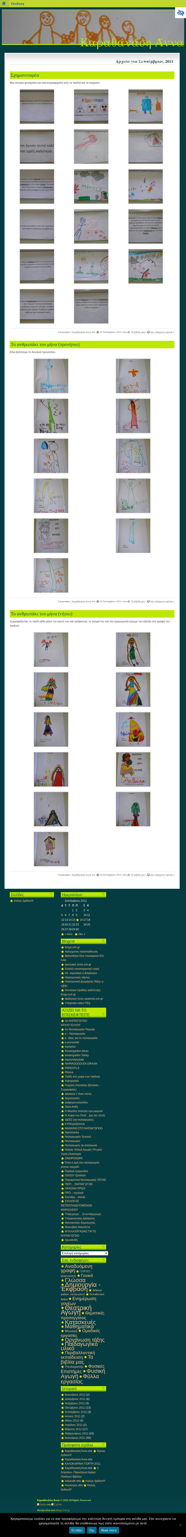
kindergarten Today (77, 1055)
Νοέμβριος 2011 (75, 1403)
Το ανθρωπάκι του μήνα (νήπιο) (41, 613)
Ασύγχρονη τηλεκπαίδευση (81, 951)
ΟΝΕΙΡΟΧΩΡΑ (74, 1158)
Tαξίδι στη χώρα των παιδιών (82, 1076)
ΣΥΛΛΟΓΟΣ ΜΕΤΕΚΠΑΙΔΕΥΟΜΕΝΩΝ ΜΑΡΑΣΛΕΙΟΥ (76, 1205)
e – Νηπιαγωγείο (75, 1033)
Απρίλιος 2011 (74, 1425)
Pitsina (69, 1072)
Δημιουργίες (72, 1098)
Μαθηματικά (79, 1326)
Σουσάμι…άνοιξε (75, 1197)
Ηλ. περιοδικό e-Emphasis (81, 973)
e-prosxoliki (72, 1042)
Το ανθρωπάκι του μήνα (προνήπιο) (45, 344)
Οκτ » (81, 934)
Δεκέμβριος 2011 (75, 1399)
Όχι (91, 1530)
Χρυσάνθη (71, 1240)
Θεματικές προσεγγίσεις (82, 1315)
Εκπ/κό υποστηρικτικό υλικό (82, 968)
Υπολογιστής (74, 1366)
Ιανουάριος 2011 (75, 1437)
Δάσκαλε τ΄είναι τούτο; (78, 1093)
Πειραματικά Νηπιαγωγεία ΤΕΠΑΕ (85, 1179)
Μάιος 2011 (72, 1420)
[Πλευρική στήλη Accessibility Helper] (180, 12)
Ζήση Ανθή (71, 1106)
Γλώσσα (75, 1280)
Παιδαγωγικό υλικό (79, 1346)
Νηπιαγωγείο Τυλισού (78, 1136)
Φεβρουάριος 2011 (76, 1433)
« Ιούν (68, 934)
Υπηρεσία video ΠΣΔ (77, 1003)
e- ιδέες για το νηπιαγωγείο (81, 1038)
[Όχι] (180, 1525)
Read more (109, 1530)
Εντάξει (77, 1530)
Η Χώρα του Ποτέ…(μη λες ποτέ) (85, 1115)
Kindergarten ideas (76, 1051)
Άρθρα (43, 1504)
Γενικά (87, 1275)
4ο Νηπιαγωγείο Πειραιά (80, 1029)
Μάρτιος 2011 (73, 1429)
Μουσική (71, 1331)
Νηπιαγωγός (72, 1141)
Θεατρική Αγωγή (76, 1310)
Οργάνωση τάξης (85, 1340)
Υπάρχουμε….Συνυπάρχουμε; (83, 1214)
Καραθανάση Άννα (132, 42)
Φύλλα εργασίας (80, 1379)
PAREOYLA (72, 1068)
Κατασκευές (80, 1322)
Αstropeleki (72, 1081)
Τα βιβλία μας (138, 332)
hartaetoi (70, 1046)
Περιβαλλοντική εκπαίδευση (78, 1355)
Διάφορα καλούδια (76, 1102)
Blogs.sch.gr (63, 1510)
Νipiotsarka (72, 1132)
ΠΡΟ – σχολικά (74, 1192)
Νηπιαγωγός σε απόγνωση (81, 1145)
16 (81, 919)
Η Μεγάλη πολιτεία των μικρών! (84, 1111)
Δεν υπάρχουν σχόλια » (162, 332)
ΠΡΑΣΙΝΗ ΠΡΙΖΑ (75, 1188)
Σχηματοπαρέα (25, 75)
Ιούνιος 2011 (73, 1416)
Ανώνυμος (71, 1485)
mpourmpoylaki (74, 1059)
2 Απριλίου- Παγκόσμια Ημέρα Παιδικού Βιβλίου (80, 1472)
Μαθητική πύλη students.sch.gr (84, 998)
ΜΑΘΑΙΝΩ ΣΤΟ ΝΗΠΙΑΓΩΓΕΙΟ (84, 1128)
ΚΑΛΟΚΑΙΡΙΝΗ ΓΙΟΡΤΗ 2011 (82, 1463)
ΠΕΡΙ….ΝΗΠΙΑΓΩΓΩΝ (79, 1184)
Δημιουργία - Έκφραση (80, 1286)
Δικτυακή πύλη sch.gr (78, 964)
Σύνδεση (17, 3)
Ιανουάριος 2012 (75, 1394)
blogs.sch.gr (72, 947)
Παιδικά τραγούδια (76, 1171)
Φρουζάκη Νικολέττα (77, 1227)
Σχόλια (57, 1504)
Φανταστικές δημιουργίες (80, 1222)
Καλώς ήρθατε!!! (23, 900)
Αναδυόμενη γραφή (76, 1268)
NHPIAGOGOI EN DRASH (81, 1063)
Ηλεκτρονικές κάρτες (77, 977)
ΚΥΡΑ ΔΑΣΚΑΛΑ (75, 1124)
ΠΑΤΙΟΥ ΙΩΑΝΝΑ (75, 1175)
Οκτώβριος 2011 (75, 1407)
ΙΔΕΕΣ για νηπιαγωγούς (79, 1119)
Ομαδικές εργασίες (80, 1333)
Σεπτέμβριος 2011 (76, 1412)
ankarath (70, 1481)
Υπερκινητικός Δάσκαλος (80, 1218)
